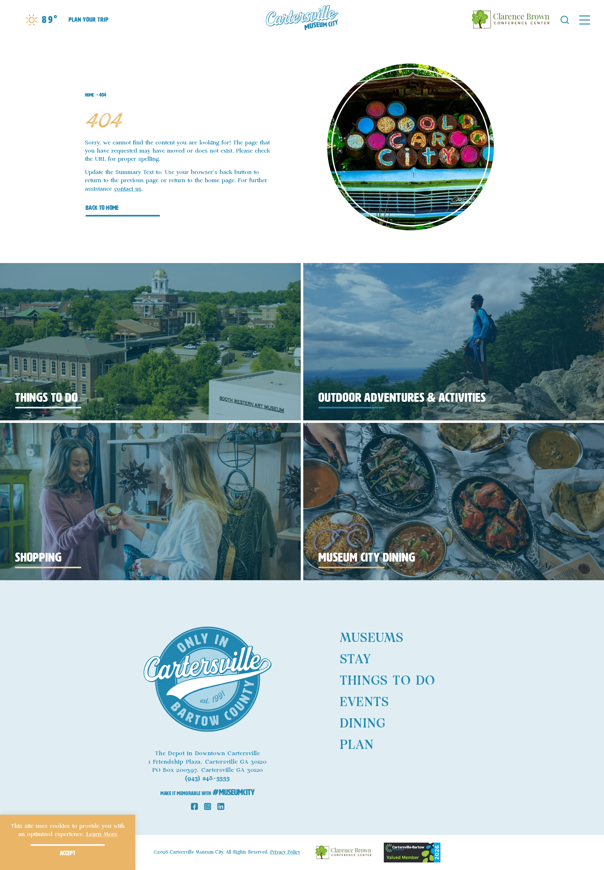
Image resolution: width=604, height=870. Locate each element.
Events (364, 702)
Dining (362, 723)
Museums (371, 638)
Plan (357, 745)
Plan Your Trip (89, 19)
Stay (355, 659)
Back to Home (102, 207)
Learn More (101, 834)
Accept (68, 853)
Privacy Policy (285, 852)
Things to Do (387, 681)
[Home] (302, 19)
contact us (128, 189)
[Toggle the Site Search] (565, 19)
